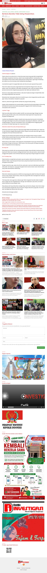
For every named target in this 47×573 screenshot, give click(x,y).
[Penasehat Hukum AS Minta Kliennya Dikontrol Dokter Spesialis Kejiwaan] (38, 227)
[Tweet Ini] (37, 219)
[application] (23, 396)
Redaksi (6, 15)
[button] (23, 396)
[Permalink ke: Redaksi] (3, 16)
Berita (9, 11)
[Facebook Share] (34, 219)
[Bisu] (41, 407)
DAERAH (12, 11)
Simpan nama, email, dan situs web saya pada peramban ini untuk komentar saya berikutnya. (21, 344)
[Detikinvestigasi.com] (8, 3)
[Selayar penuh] (43, 407)
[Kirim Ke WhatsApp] (44, 219)
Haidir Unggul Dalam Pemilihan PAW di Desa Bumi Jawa (13, 0)
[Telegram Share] (41, 219)
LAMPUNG (16, 11)
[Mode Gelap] (42, 3)
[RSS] (24, 565)
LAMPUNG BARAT (22, 11)
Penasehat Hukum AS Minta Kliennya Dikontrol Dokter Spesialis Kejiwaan (17, 203)
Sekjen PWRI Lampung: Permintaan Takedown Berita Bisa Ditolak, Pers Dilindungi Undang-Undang (22, 208)
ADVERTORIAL (5, 11)
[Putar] (3, 407)
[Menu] (3, 3)
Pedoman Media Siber (25, 568)
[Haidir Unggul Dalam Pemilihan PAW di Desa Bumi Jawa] (23, 227)
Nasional (28, 11)
